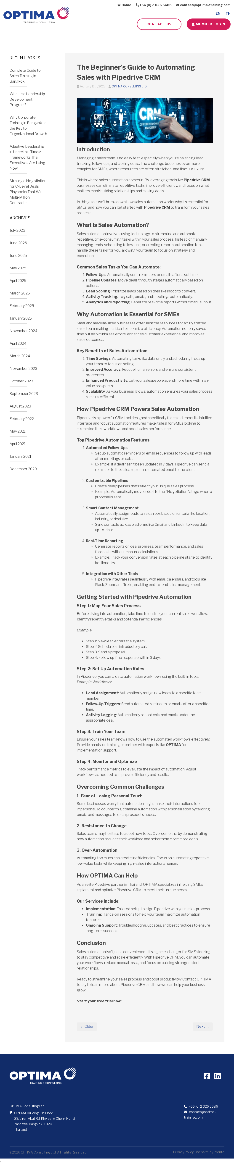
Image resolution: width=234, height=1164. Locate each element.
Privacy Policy (183, 1152)
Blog (192, 37)
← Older (87, 1026)
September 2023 (24, 394)
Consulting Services (136, 37)
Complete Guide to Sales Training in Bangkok (25, 76)
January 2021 (20, 456)
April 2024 (18, 343)
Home (126, 5)
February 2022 (22, 419)
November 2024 (23, 331)
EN (217, 13)
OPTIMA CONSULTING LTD (129, 86)
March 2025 (20, 293)
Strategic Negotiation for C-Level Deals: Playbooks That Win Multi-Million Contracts (28, 192)
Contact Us (159, 24)
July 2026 (17, 230)
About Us (20, 37)
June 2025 (18, 255)
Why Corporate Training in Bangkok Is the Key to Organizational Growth (28, 125)
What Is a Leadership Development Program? (27, 99)
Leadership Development (90, 37)
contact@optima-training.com (205, 5)
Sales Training (49, 37)
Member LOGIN (210, 24)
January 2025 (21, 318)
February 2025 (22, 306)
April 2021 (18, 444)
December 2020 (23, 469)
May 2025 (18, 268)
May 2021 (18, 431)
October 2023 (21, 381)
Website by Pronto (210, 1152)
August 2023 (20, 406)
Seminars (170, 37)
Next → (202, 1026)
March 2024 (20, 356)
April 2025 (18, 281)
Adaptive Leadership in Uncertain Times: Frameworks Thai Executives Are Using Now (27, 157)
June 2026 (18, 243)
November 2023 (23, 368)
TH (228, 13)
